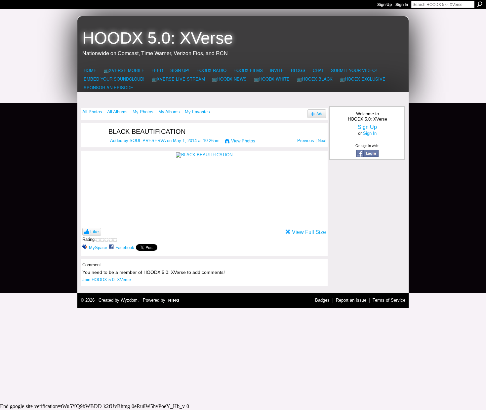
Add (320, 114)
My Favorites (197, 111)
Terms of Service (389, 300)
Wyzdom (129, 300)
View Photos (243, 140)
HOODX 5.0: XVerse (157, 38)
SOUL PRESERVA (148, 140)
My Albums (169, 111)
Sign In (401, 4)
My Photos (143, 111)
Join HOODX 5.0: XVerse (106, 279)
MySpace (98, 247)
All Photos (92, 111)
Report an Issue (351, 300)
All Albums (117, 111)
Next (322, 140)
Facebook (124, 247)
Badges (322, 300)
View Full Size (309, 232)
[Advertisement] (243, 354)
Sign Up (384, 4)
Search (479, 4)
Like (94, 231)
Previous (305, 140)
